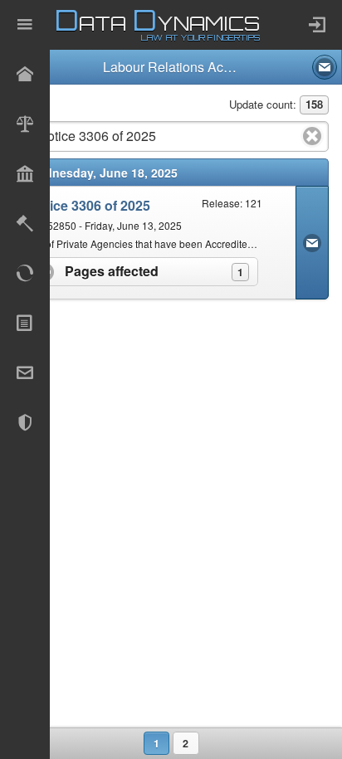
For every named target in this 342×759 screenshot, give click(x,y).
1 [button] (156, 743)
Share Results (324, 67)
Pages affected (159, 270)
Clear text (312, 136)
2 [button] (185, 743)
